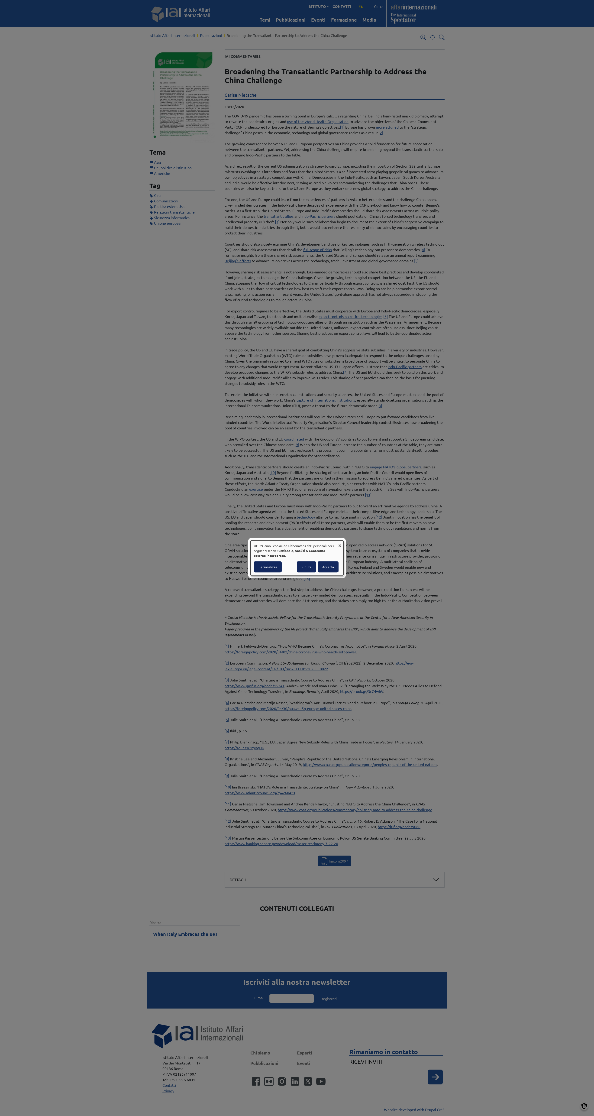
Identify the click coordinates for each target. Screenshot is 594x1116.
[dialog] (297, 558)
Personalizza (267, 567)
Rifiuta (306, 567)
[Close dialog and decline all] (339, 543)
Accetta (328, 567)
